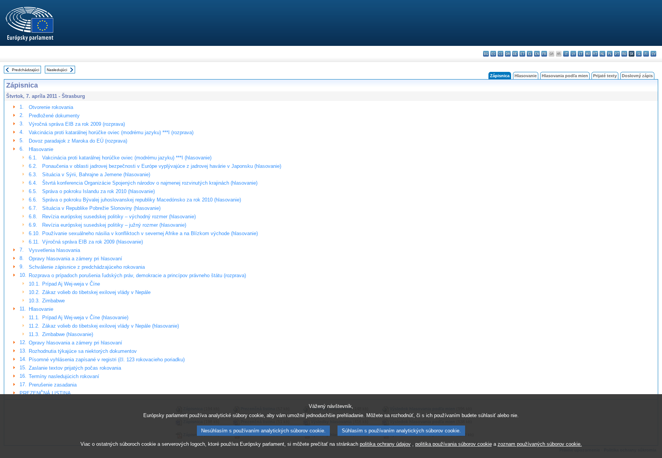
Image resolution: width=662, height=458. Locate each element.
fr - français (544, 54)
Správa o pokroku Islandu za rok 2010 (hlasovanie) (98, 191)
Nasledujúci (57, 70)
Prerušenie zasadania (53, 385)
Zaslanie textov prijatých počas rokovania (75, 368)
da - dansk (508, 54)
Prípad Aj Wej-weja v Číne (71, 284)
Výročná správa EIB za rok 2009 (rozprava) (77, 124)
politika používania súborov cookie (453, 444)
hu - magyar (588, 54)
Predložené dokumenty (54, 116)
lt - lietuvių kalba (580, 54)
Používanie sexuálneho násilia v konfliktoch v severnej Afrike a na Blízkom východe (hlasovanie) (150, 233)
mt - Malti (595, 54)
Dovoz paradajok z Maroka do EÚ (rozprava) (78, 141)
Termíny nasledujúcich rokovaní (64, 376)
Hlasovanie (526, 75)
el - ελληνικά (530, 54)
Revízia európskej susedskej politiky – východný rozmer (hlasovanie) (119, 216)
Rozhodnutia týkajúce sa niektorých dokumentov (83, 351)
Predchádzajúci (25, 70)
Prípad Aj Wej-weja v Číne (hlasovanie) (85, 317)
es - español (493, 54)
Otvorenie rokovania (51, 107)
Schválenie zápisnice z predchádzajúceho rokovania (87, 267)
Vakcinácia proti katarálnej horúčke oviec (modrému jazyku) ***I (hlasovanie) (126, 158)
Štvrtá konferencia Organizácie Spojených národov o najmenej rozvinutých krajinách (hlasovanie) (149, 183)
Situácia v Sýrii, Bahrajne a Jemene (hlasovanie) (96, 174)
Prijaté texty (605, 75)
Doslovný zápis (637, 75)
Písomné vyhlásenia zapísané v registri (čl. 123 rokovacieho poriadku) (107, 359)
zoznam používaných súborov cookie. (540, 444)
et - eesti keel (522, 54)
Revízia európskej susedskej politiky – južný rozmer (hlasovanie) (114, 225)
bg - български (486, 54)
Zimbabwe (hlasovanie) (67, 334)
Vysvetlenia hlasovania (54, 250)
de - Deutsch (515, 54)
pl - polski (610, 54)
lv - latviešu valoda (573, 54)
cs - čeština (500, 54)
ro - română (624, 54)
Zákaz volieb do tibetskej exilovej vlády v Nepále (96, 292)
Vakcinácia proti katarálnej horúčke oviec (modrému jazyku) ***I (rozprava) (111, 132)
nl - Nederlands (602, 54)
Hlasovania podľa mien (565, 75)
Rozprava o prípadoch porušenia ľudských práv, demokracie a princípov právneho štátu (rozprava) (137, 275)
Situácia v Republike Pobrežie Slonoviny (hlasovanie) (101, 208)
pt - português (617, 54)
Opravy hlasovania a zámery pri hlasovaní (75, 258)
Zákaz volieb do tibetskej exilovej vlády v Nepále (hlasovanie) (110, 326)
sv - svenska (653, 54)
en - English (537, 54)
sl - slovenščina (639, 54)
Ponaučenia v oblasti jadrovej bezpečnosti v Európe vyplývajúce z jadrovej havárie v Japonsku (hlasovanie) (161, 166)
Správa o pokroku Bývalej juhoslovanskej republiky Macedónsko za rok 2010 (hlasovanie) (141, 200)
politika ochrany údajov (385, 444)
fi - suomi (646, 54)
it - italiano (566, 54)
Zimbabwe (53, 301)
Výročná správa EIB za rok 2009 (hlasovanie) (92, 242)
